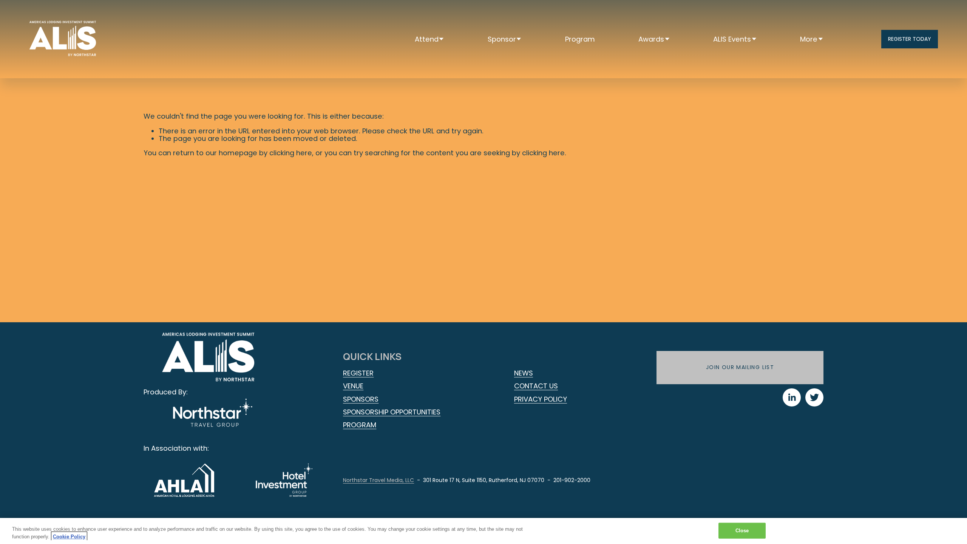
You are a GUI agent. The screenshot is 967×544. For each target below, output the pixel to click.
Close (742, 530)
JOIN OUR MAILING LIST (740, 367)
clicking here (290, 153)
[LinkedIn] (792, 397)
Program (580, 39)
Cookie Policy (69, 536)
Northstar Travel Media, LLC (378, 480)
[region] (483, 531)
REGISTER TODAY (909, 39)
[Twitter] (814, 397)
